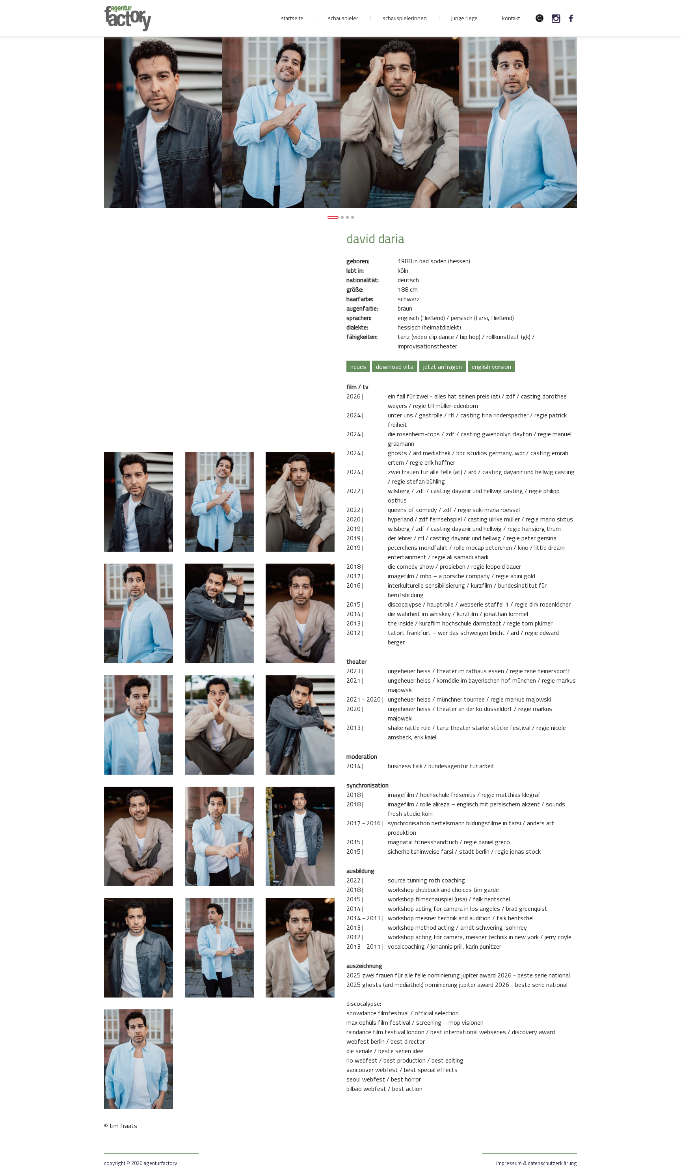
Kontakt (511, 18)
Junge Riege (464, 18)
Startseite (292, 18)
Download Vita (394, 366)
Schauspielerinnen (405, 18)
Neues (358, 366)
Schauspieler (343, 18)
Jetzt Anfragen (442, 366)
